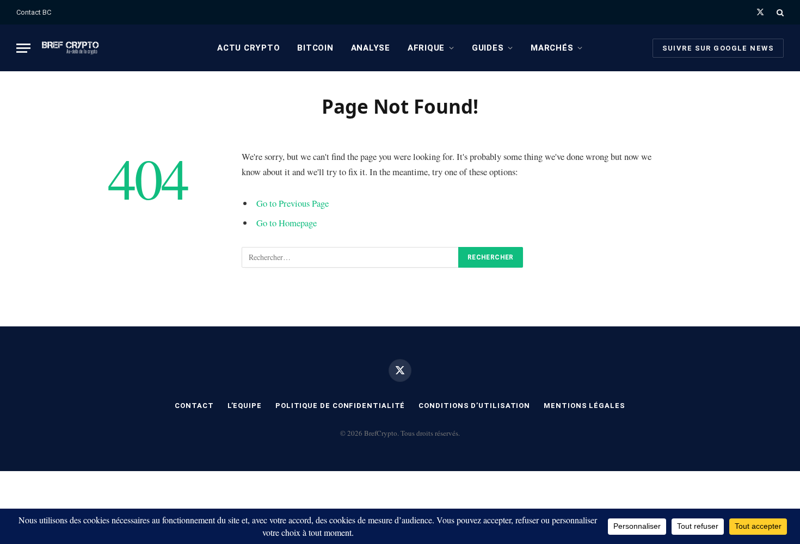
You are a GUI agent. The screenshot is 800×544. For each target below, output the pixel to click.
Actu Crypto (248, 48)
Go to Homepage (286, 223)
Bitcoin (315, 48)
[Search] (779, 12)
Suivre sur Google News (718, 48)
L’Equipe (244, 405)
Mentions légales (584, 405)
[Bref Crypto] (70, 47)
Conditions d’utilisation (474, 405)
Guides (488, 48)
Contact (194, 405)
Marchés (552, 48)
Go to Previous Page (292, 203)
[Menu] (23, 48)
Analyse (370, 48)
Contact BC (33, 12)
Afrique (426, 48)
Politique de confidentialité (340, 405)
